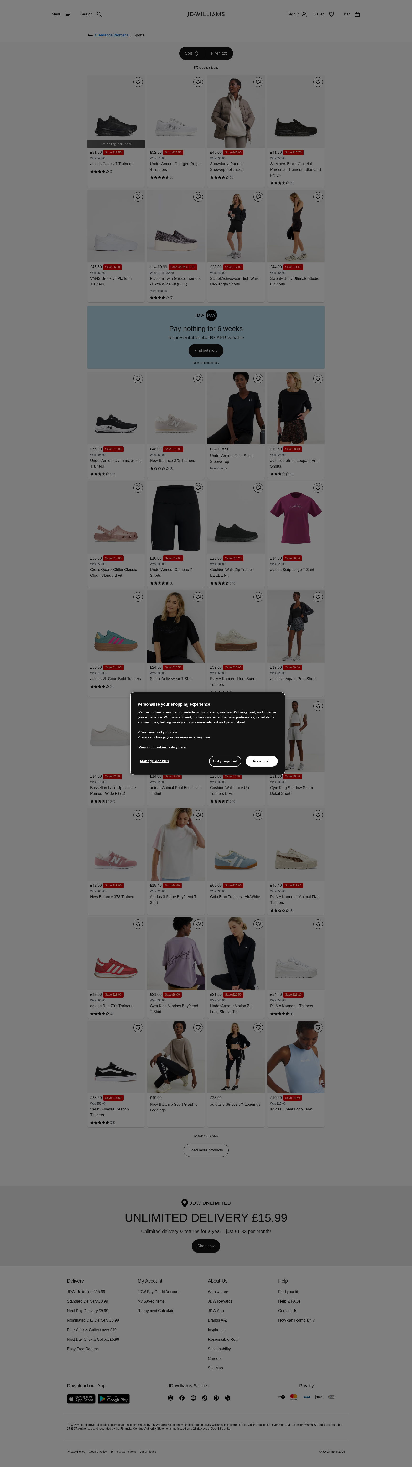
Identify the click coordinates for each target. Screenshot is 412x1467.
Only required (225, 763)
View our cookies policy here (162, 749)
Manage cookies (155, 763)
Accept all (261, 763)
